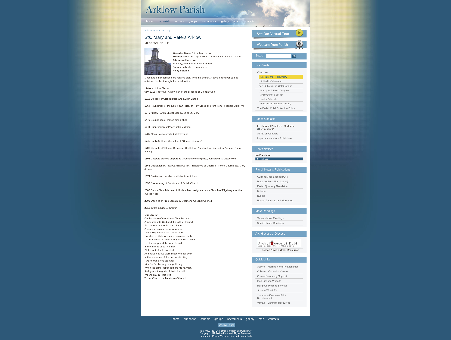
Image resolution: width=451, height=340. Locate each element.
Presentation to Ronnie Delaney (275, 103)
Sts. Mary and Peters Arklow (273, 77)
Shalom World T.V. (267, 290)
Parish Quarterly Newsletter (272, 186)
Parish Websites (220, 336)
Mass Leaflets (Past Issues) (272, 181)
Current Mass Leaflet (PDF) (272, 176)
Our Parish (262, 65)
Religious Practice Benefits (272, 285)
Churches (262, 72)
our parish (163, 21)
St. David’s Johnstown (271, 81)
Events (261, 195)
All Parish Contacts (267, 133)
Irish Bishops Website (269, 280)
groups (193, 21)
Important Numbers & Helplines (274, 138)
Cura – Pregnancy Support (272, 276)
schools (179, 21)
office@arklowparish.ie (240, 330)
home (149, 21)
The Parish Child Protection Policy (276, 108)
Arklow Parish (226, 324)
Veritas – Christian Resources (273, 302)
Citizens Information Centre (272, 271)
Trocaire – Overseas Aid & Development (271, 296)
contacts (249, 21)
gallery (225, 21)
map (236, 21)
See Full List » (263, 159)
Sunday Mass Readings (270, 223)
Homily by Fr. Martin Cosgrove (274, 90)
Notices (261, 191)
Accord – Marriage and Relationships (277, 266)
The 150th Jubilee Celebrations (274, 85)
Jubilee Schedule (268, 99)
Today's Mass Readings (270, 218)
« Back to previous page (157, 30)
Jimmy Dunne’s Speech (271, 95)
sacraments (209, 21)
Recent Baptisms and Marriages (275, 200)
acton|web (246, 336)
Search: (260, 55)
